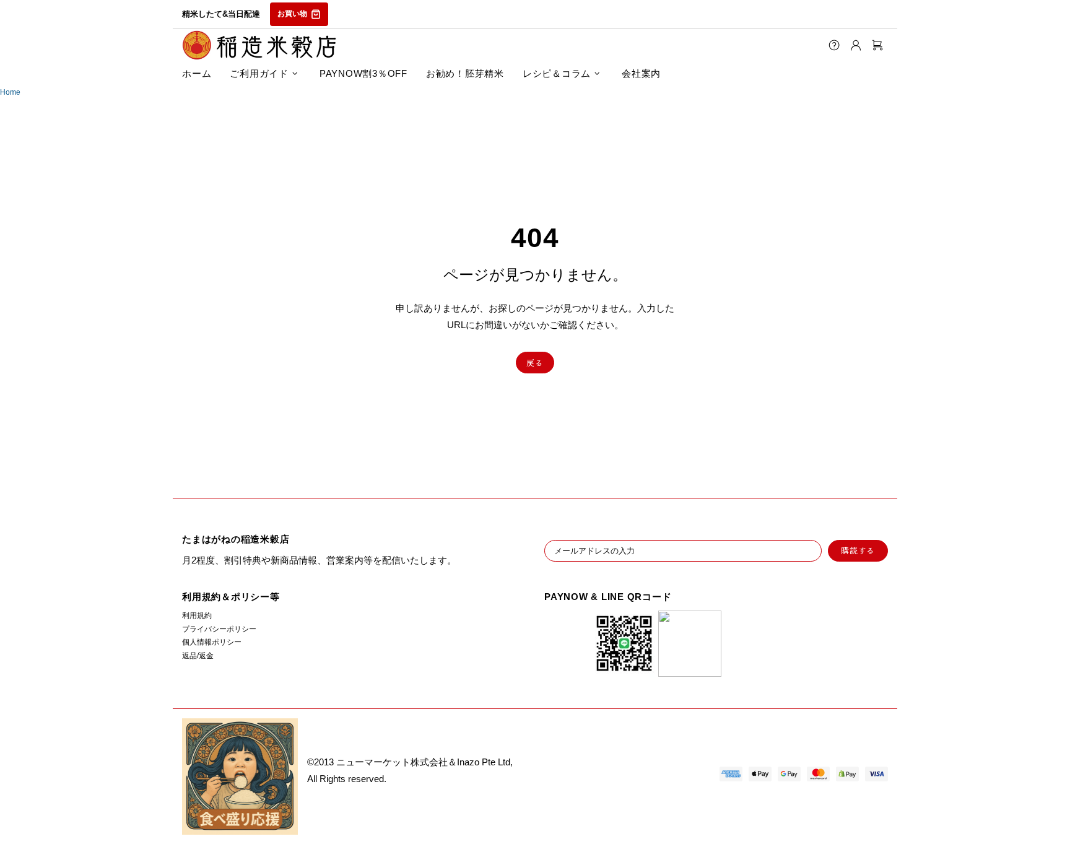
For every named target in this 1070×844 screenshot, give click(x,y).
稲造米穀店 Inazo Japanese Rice (259, 45)
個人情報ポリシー (211, 642)
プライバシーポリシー (219, 629)
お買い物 (292, 13)
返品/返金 (198, 655)
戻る (534, 362)
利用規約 (197, 615)
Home (10, 92)
